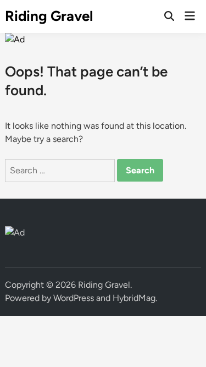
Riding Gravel (49, 16)
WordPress (73, 298)
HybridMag (134, 298)
